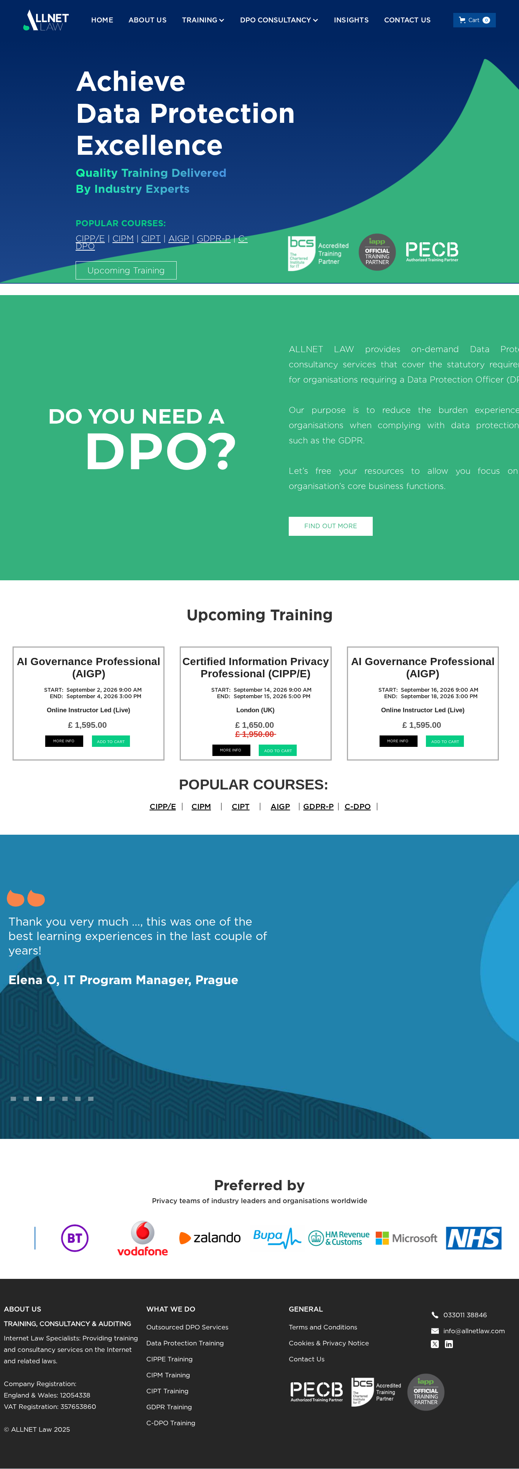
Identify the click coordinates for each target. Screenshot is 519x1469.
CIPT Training (167, 1391)
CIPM (123, 238)
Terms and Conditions (323, 1327)
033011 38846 (465, 1315)
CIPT (151, 238)
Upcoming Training (126, 270)
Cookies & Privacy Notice (329, 1343)
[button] (203, 20)
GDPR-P (214, 238)
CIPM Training (168, 1375)
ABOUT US (147, 20)
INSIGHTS (351, 20)
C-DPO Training (170, 1423)
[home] (46, 20)
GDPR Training (169, 1407)
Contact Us (306, 1359)
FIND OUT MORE (330, 526)
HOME (102, 20)
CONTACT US (407, 20)
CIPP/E (90, 238)
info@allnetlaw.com (474, 1331)
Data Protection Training (185, 1343)
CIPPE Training (169, 1359)
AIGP (178, 238)
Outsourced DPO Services (187, 1327)
